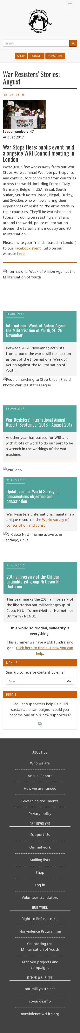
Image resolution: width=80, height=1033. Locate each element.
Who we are (40, 763)
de (5, 95)
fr (23, 95)
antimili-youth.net (40, 988)
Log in (40, 885)
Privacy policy (40, 813)
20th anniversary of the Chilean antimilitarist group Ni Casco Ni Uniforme (33, 581)
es (17, 95)
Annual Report (40, 775)
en (11, 95)
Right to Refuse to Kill (40, 918)
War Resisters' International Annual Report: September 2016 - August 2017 (39, 422)
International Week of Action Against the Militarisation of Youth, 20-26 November (37, 330)
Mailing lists (40, 859)
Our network (40, 847)
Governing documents (39, 801)
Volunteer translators (40, 897)
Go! (69, 681)
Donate (36, 56)
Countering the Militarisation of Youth (40, 946)
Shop (21, 56)
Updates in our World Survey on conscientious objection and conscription (32, 496)
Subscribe (55, 56)
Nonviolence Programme (40, 931)
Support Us (40, 834)
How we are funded (40, 788)
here (21, 253)
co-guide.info (40, 1001)
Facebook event (28, 248)
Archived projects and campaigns (40, 965)
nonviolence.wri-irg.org (40, 1013)
